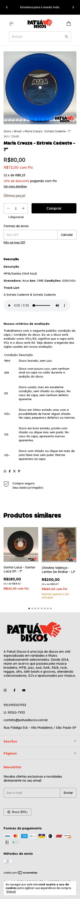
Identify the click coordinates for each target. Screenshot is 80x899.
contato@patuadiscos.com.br (26, 720)
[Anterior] (7, 7)
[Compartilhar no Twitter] (14, 471)
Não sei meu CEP (14, 242)
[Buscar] (66, 36)
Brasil (18, 131)
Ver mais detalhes (15, 186)
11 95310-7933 (14, 712)
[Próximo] (73, 7)
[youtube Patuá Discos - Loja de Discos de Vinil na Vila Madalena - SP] (23, 690)
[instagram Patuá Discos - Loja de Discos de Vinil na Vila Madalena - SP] (5, 690)
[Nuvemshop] (21, 873)
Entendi (11, 891)
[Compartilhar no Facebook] (9, 471)
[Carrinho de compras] (68, 23)
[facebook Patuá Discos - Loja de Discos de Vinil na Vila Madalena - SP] (14, 690)
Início (7, 131)
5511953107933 (15, 705)
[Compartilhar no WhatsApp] (5, 471)
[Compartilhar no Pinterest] (19, 471)
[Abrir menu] (11, 23)
